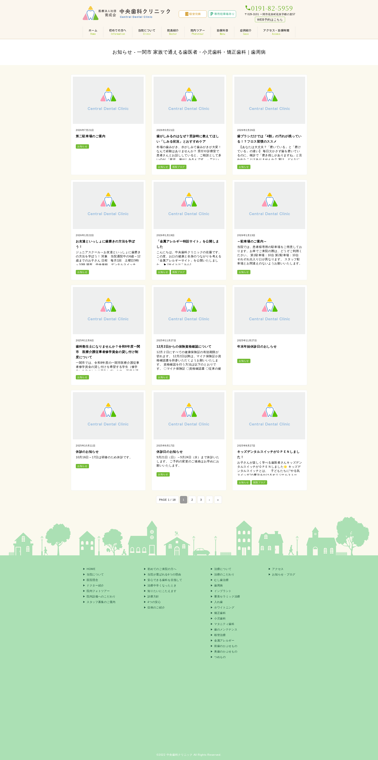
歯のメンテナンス (225, 629)
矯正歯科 (220, 613)
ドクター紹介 (95, 585)
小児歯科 (220, 618)
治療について (223, 568)
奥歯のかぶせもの (225, 651)
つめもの (220, 657)
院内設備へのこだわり (101, 596)
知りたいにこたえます (161, 591)
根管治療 (220, 635)
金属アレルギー (224, 640)
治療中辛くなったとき (161, 585)
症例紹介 (246, 32)
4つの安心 (154, 602)
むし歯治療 (221, 580)
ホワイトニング (224, 607)
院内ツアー (198, 32)
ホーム (93, 32)
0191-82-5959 (269, 7)
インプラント (223, 591)
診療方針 (153, 596)
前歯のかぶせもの (225, 646)
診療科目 (222, 32)
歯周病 (218, 585)
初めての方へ (117, 32)
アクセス (278, 568)
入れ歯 (218, 602)
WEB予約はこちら (270, 19)
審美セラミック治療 (227, 596)
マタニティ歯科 (224, 624)
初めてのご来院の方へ (161, 568)
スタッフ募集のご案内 (101, 602)
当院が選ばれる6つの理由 (164, 574)
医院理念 (92, 580)
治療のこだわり (224, 574)
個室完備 (192, 14)
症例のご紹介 (156, 607)
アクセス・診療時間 (276, 32)
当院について (147, 32)
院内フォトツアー (98, 591)
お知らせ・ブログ (283, 574)
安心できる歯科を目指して (164, 580)
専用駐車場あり (221, 14)
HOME (91, 568)
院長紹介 (173, 32)
